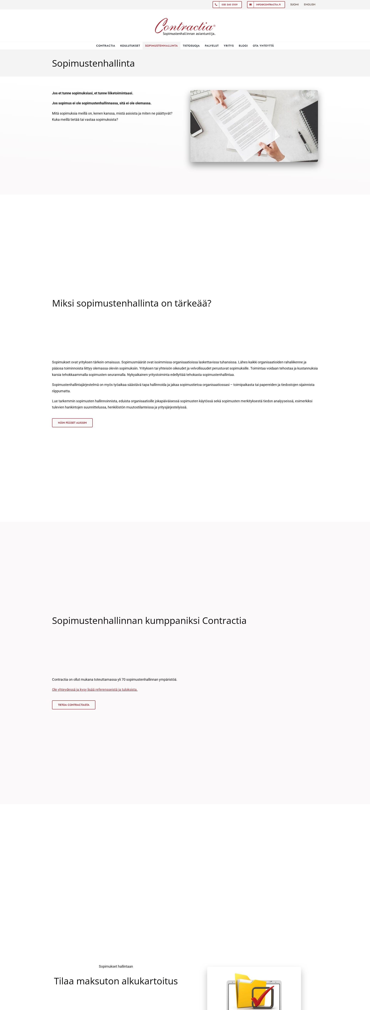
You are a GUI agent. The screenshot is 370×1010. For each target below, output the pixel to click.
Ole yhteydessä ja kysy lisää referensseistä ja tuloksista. (95, 689)
